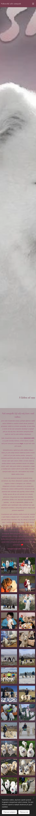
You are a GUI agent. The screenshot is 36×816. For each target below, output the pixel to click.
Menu (33, 4)
